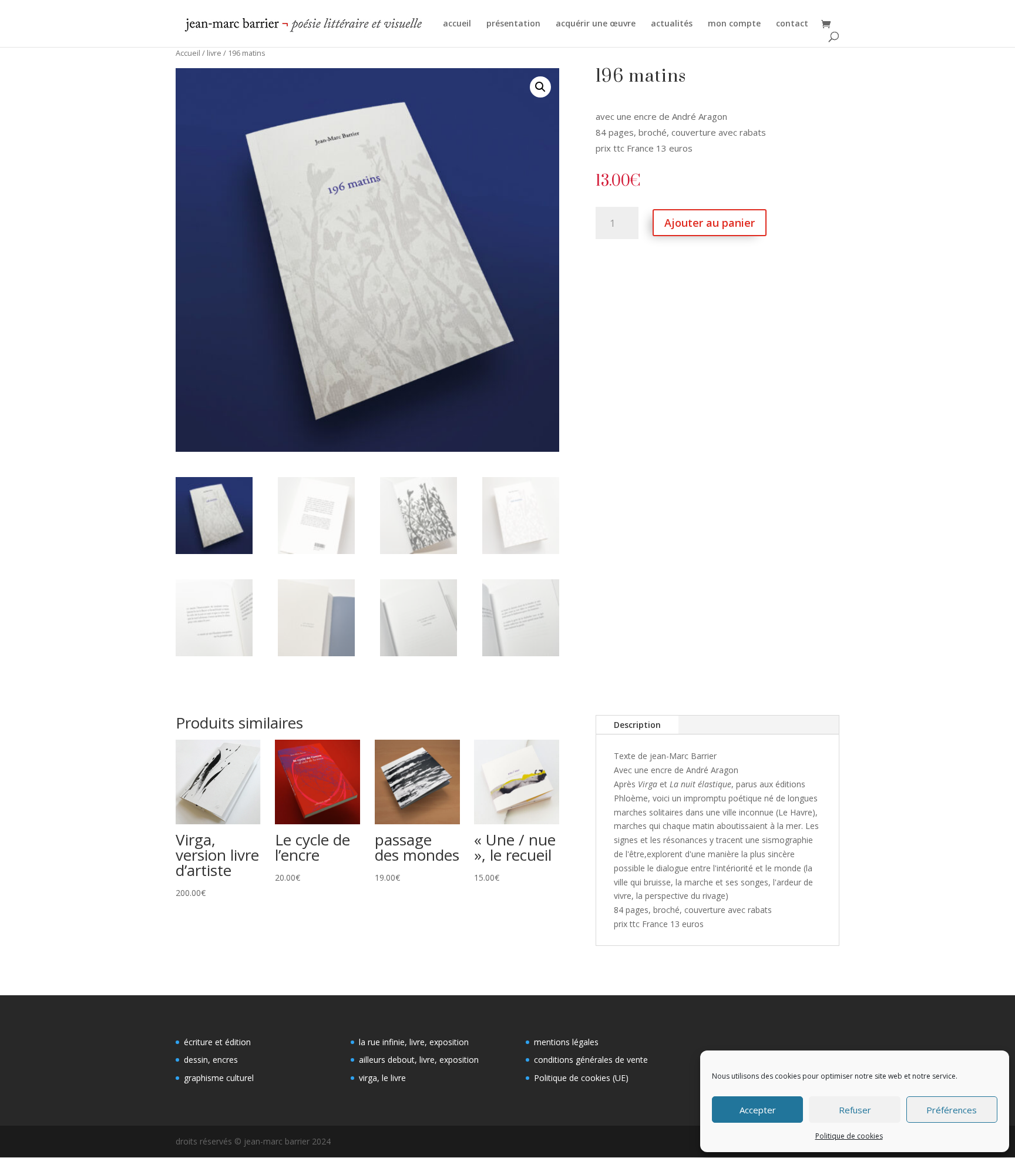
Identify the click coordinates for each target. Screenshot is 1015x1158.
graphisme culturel (219, 1077)
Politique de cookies (849, 1136)
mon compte (734, 24)
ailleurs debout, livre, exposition (419, 1059)
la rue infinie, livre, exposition (414, 1042)
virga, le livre (382, 1077)
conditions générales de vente (591, 1059)
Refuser (855, 1110)
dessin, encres (211, 1059)
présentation (513, 24)
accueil (457, 24)
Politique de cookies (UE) (581, 1077)
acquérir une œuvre (596, 24)
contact (792, 24)
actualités (672, 24)
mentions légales (566, 1042)
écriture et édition (217, 1042)
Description (637, 724)
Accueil (188, 53)
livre (214, 53)
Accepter (758, 1110)
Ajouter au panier (709, 223)
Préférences (951, 1110)
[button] (540, 87)
